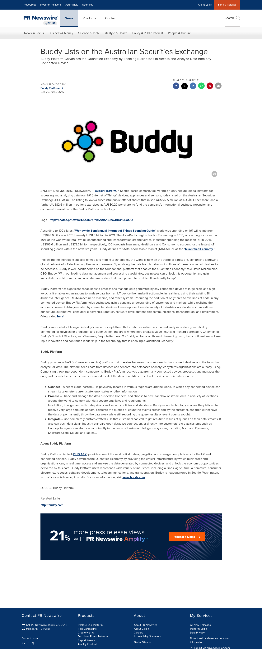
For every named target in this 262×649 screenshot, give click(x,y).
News (69, 18)
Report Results (87, 640)
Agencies (87, 5)
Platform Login (198, 629)
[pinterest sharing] (210, 86)
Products (89, 18)
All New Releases (200, 625)
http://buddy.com (51, 505)
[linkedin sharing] (193, 86)
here (60, 316)
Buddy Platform (105, 191)
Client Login (205, 5)
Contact (111, 18)
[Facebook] (28, 643)
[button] (131, 140)
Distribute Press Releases (93, 636)
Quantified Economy (199, 249)
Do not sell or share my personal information (209, 640)
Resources (30, 5)
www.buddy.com (134, 477)
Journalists (71, 5)
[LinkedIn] (24, 643)
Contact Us (28, 638)
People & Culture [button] (179, 33)
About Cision (141, 629)
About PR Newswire (145, 625)
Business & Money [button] (61, 33)
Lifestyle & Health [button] (115, 33)
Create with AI (86, 633)
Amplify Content (87, 644)
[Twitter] (33, 643)
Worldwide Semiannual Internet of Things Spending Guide (115, 230)
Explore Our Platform (90, 625)
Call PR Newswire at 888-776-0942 (46, 625)
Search (229, 18)
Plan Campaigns (87, 629)
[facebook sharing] (176, 86)
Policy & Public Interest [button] (147, 33)
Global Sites (141, 642)
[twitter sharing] (184, 86)
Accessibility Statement (147, 636)
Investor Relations (51, 5)
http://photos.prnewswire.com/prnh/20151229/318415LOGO (91, 220)
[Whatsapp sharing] (201, 86)
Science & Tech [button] (88, 33)
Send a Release (227, 5)
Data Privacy (197, 633)
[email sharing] (218, 86)
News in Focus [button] (34, 33)
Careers (138, 633)
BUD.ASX (80, 454)
